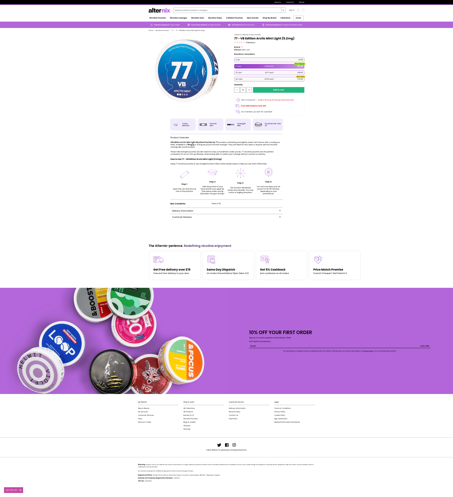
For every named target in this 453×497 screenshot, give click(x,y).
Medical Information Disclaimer (287, 422)
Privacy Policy (368, 351)
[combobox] (229, 10)
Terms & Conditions (282, 408)
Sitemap (186, 429)
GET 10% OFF (11, 490)
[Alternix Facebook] (227, 445)
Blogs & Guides (189, 422)
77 (172, 30)
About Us (278, 2)
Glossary (186, 426)
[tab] (226, 211)
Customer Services (146, 415)
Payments (233, 419)
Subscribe (424, 346)
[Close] (20, 490)
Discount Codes (144, 422)
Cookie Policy (279, 415)
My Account (143, 412)
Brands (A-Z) (188, 415)
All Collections (189, 408)
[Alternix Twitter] (219, 445)
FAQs (140, 419)
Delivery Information (237, 408)
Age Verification (280, 419)
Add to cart (278, 89)
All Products (188, 412)
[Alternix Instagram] (234, 445)
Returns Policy (234, 412)
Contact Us (290, 2)
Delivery (301, 2)
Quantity (238, 85)
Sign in (292, 10)
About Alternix (143, 408)
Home (151, 30)
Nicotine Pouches (162, 30)
